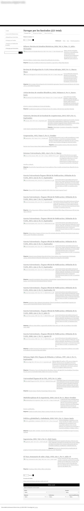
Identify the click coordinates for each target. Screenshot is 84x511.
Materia (26, 495)
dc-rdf (29, 481)
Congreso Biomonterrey (62, 279)
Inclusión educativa (55, 233)
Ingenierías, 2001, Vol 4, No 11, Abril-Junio (39, 439)
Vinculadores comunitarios (37, 234)
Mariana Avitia (57, 256)
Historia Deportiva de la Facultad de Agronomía (47, 84)
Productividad (59, 411)
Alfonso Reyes (32, 233)
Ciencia (30, 391)
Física (55, 167)
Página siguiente (33, 40)
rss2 (47, 481)
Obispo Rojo (61, 62)
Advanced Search (20, 53)
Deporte (70, 279)
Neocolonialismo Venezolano (71, 370)
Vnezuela (25, 432)
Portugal (70, 430)
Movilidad (65, 430)
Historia (50, 391)
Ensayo (34, 391)
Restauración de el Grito (51, 146)
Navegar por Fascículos (12, 48)
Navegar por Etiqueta (37, 33)
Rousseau (72, 109)
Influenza (31, 325)
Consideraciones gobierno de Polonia (37, 109)
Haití (34, 430)
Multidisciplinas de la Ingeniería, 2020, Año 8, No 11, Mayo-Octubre (49, 398)
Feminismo (31, 469)
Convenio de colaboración (54, 348)
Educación (31, 62)
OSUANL (63, 233)
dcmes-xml (34, 481)
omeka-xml (43, 481)
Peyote (25, 168)
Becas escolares (44, 279)
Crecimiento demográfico (66, 127)
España (30, 430)
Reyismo (67, 62)
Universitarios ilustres (42, 281)
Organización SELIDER (46, 325)
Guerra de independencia (41, 370)
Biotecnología (32, 84)
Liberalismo (50, 370)
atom (24, 481)
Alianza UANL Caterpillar (35, 190)
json (39, 481)
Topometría (58, 450)
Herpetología (44, 391)
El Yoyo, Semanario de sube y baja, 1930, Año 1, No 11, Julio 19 (47, 457)
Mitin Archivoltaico (46, 469)
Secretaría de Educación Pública (38, 350)
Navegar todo (27, 33)
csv (27, 481)
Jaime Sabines (37, 325)
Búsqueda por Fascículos (12, 37)
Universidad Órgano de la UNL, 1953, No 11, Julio (42, 378)
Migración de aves (74, 167)
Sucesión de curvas (50, 450)
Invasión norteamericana (63, 167)
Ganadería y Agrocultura (52, 62)
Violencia (49, 281)
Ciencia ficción (32, 167)
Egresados (75, 279)
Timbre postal (26, 234)
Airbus (30, 210)
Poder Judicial (41, 146)
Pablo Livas (52, 190)
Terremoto (75, 430)
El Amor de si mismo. (52, 109)
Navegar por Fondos (11, 40)
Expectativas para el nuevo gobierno (44, 167)
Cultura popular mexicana (60, 144)
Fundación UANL (45, 190)
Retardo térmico (42, 129)
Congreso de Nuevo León (42, 233)
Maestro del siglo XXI (59, 370)
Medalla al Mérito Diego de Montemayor (62, 210)
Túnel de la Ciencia (46, 304)
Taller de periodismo (66, 325)
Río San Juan (76, 210)
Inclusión (38, 430)
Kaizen (39, 411)
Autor (68, 40)
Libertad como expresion (63, 109)
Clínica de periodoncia (55, 302)
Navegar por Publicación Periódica (11, 44)
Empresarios (35, 210)
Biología (39, 256)
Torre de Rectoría (32, 281)
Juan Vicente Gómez (32, 146)
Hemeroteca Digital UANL (13, 2)
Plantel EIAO (68, 233)
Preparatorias (65, 256)
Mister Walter (38, 469)
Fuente (67, 490)
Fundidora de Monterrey (40, 62)
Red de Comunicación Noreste (34, 304)
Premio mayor (75, 233)
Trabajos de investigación (56, 258)
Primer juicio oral (56, 325)
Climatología (56, 127)
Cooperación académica (66, 348)
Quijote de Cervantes (47, 371)
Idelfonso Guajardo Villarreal (46, 210)
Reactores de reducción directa (61, 448)
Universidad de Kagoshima (34, 85)
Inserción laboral (45, 430)
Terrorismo (55, 371)
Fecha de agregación (74, 40)
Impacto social (30, 129)
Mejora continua (46, 411)
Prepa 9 (65, 190)
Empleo (25, 281)
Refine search (51, 485)
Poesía (54, 391)
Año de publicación (74, 495)
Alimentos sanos (33, 256)
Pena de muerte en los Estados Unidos (32, 371)
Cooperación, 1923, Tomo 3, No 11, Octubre (39, 136)
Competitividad (52, 279)
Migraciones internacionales (56, 430)
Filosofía (39, 391)
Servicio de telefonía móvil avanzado (37, 450)
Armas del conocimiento (34, 279)
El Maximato (32, 370)
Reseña (36, 129)
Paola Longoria (59, 190)
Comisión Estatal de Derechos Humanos (38, 348)
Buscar (22, 53)
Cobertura (51, 495)
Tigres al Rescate (27, 211)
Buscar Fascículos (48, 33)
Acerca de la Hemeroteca (12, 34)
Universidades (65, 258)
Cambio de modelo (33, 411)
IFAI (49, 233)
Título (64, 40)
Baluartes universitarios (43, 302)
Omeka (36, 507)
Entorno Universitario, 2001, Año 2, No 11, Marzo (42, 153)
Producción (53, 411)
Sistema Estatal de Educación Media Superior (38, 258)
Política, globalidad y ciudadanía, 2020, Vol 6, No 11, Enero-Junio (48, 418)
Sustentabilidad (50, 129)
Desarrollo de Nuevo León (48, 256)
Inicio (7, 30)
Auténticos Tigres (33, 302)
